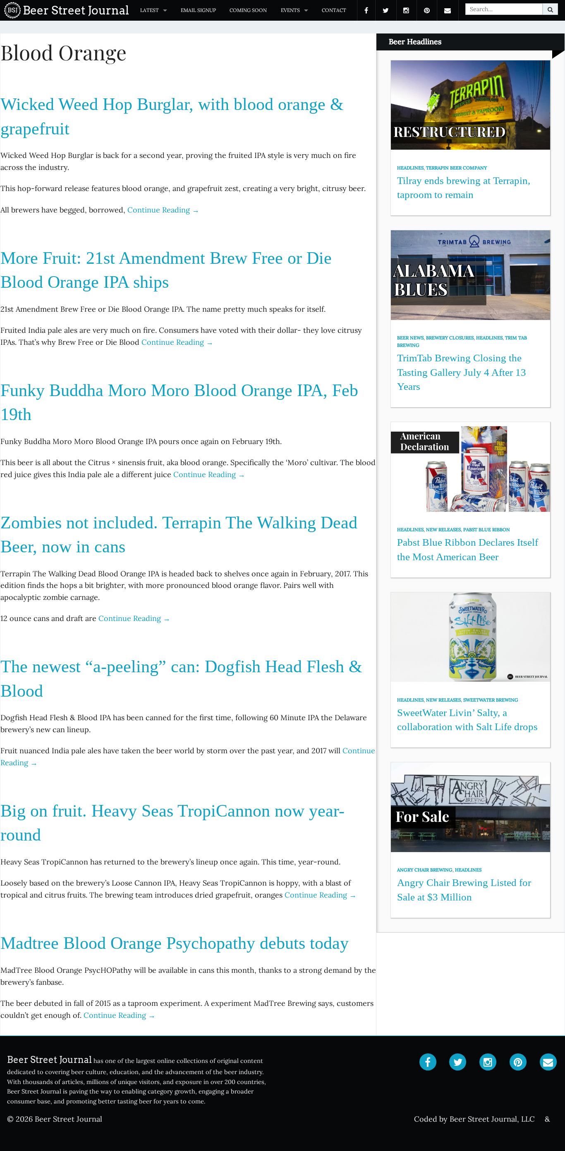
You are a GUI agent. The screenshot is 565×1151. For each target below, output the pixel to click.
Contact (334, 10)
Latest (149, 10)
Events (290, 10)
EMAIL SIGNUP (198, 10)
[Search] (550, 9)
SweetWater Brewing (490, 700)
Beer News (410, 338)
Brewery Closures (450, 338)
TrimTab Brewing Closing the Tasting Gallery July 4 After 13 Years (461, 372)
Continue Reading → (163, 210)
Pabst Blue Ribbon (486, 530)
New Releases (443, 530)
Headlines (410, 168)
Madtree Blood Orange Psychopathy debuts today (174, 943)
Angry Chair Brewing (424, 870)
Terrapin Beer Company (456, 168)
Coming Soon (248, 10)
